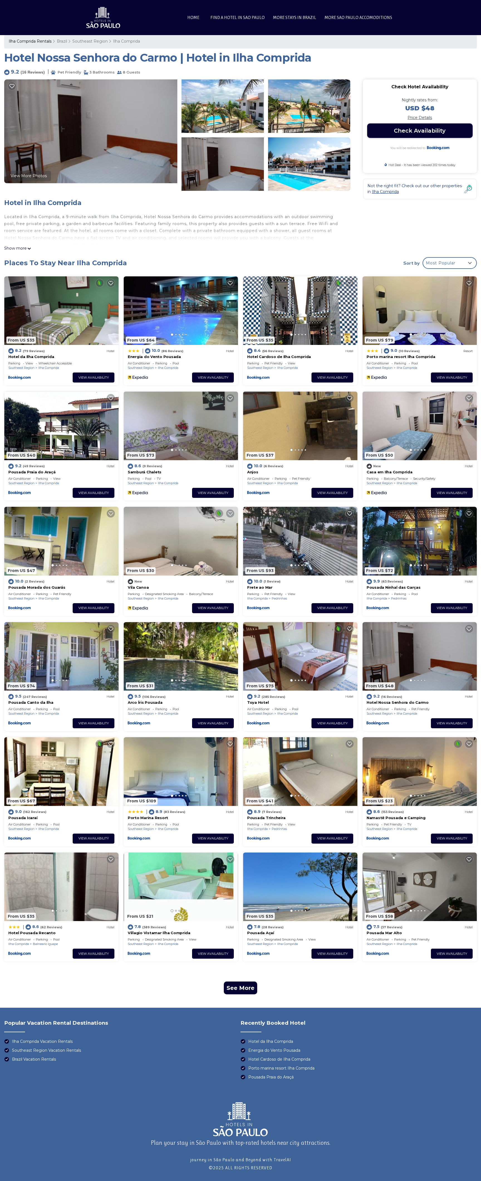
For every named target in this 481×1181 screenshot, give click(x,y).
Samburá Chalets (144, 472)
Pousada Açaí (260, 933)
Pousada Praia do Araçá (31, 472)
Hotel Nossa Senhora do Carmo (398, 702)
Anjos (252, 472)
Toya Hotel (258, 702)
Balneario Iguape (45, 944)
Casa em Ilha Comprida (390, 472)
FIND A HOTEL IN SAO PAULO (237, 17)
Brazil (62, 41)
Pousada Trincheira (266, 817)
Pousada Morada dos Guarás (36, 587)
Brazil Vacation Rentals (34, 1059)
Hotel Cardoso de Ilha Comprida (279, 356)
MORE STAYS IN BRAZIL (294, 17)
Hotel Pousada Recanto (32, 933)
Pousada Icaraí (22, 817)
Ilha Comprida (126, 41)
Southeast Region (90, 41)
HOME (193, 17)
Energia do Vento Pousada (154, 356)
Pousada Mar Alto (384, 933)
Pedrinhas (279, 598)
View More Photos (29, 175)
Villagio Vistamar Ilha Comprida (159, 933)
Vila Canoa (138, 587)
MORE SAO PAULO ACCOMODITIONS (358, 17)
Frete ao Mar (260, 587)
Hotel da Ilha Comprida (31, 356)
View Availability (93, 377)
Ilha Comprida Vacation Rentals (42, 1041)
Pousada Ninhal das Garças (394, 587)
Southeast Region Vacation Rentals (46, 1050)
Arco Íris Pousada (145, 702)
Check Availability (420, 130)
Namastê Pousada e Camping (396, 817)
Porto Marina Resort (148, 817)
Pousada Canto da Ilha (30, 702)
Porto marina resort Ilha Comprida (401, 356)
